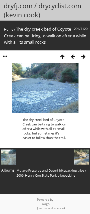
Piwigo (45, 204)
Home (8, 29)
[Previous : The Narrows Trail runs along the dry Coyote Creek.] (73, 56)
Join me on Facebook (51, 208)
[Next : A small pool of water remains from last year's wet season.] (83, 56)
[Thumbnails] (62, 56)
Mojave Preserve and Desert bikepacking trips (50, 170)
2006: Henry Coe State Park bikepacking (45, 175)
